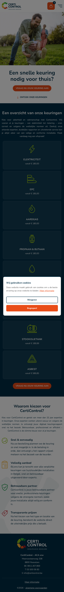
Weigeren (32, 299)
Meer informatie (47, 290)
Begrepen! (32, 308)
